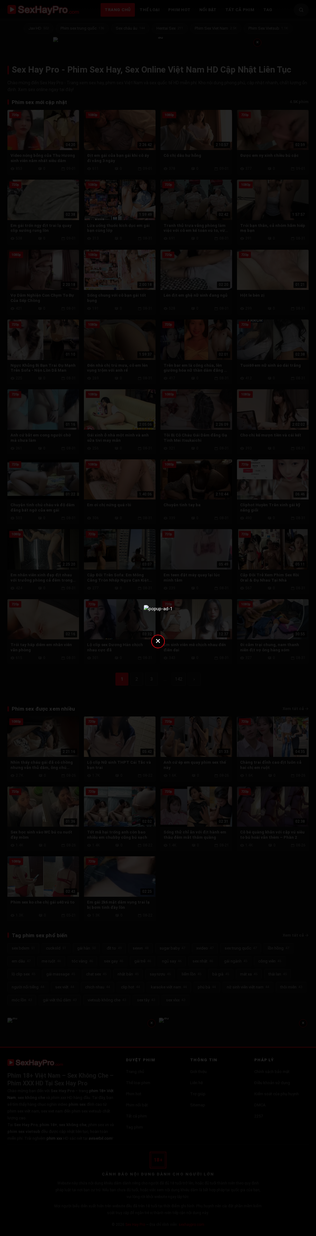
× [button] (158, 640)
